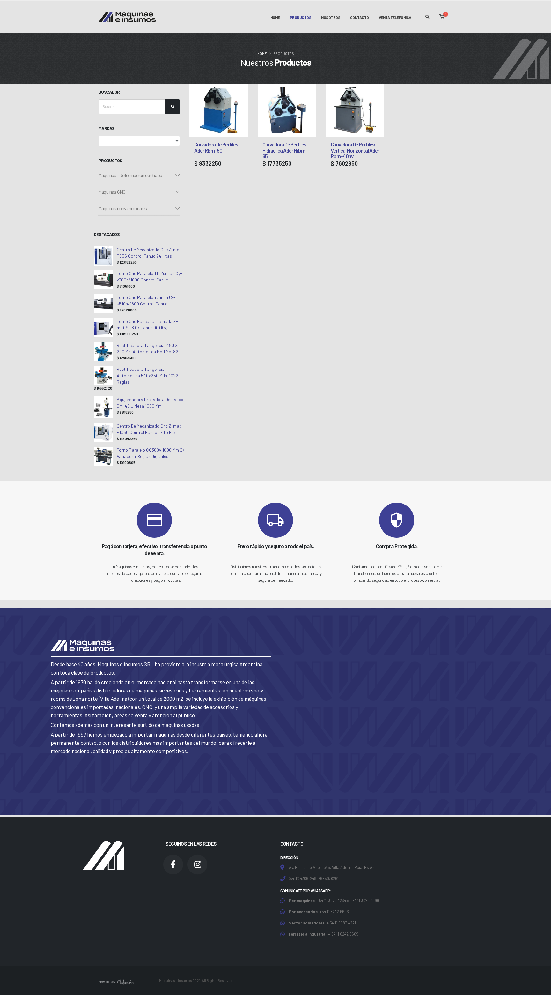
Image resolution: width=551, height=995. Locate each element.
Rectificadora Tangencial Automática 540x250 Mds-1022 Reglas (147, 375)
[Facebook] (173, 864)
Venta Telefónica (395, 30)
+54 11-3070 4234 (331, 900)
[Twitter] (197, 864)
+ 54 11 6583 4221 (341, 922)
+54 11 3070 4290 (364, 900)
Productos (301, 17)
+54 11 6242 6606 (334, 911)
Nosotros (330, 30)
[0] (442, 17)
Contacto (359, 30)
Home (275, 30)
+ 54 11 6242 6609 (343, 934)
